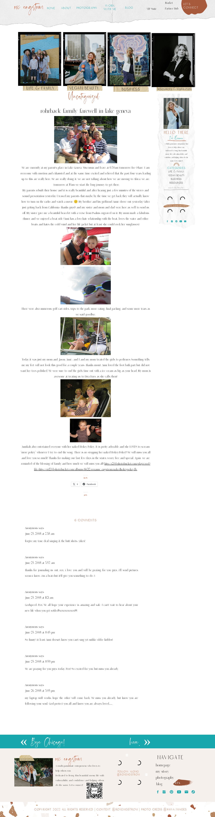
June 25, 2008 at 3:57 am (40, 563)
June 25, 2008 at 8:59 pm (40, 661)
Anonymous (31, 528)
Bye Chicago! (48, 742)
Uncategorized (83, 96)
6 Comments (85, 520)
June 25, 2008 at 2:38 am (39, 534)
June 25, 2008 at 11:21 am (39, 598)
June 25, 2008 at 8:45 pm (40, 632)
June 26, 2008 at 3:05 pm (40, 691)
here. (135, 742)
